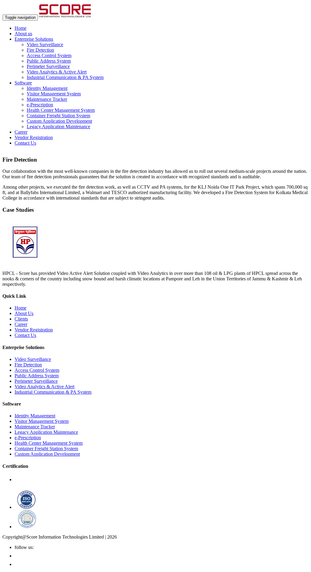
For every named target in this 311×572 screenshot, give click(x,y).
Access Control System (49, 55)
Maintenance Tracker (47, 99)
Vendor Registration (34, 137)
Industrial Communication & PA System (65, 77)
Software (23, 82)
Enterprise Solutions (34, 39)
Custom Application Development (59, 121)
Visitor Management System (54, 93)
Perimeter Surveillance (48, 66)
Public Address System (49, 60)
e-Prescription (40, 104)
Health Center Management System (61, 110)
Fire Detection (40, 50)
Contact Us (25, 143)
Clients (21, 318)
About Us (24, 313)
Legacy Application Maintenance (58, 126)
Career (21, 132)
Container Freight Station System (58, 115)
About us (23, 33)
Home (20, 28)
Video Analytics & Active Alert (57, 71)
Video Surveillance (45, 44)
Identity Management (47, 88)
